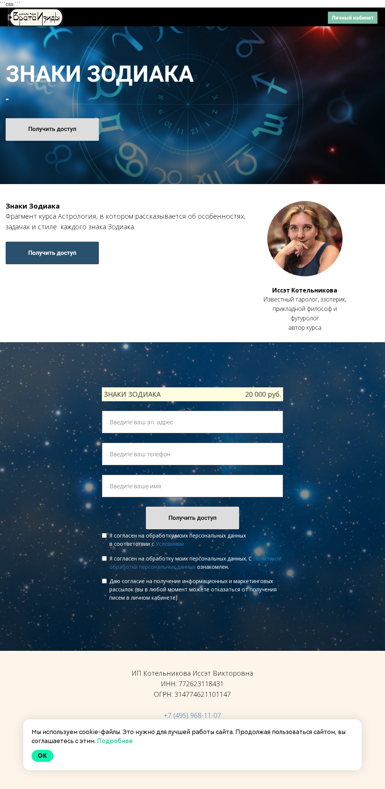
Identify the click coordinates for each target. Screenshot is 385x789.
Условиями (170, 543)
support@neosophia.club (291, 17)
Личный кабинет (353, 18)
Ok (42, 756)
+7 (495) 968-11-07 (192, 715)
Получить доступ (52, 129)
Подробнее (115, 741)
